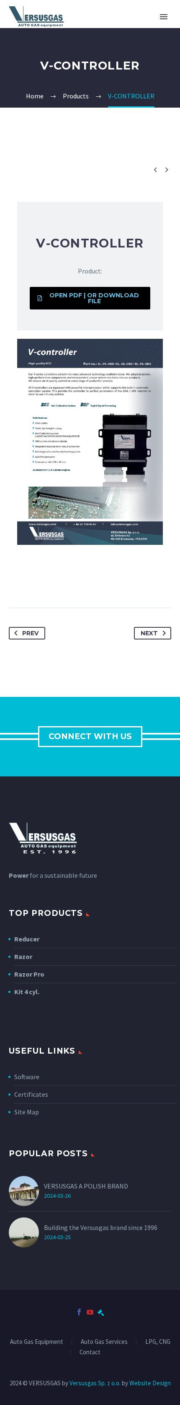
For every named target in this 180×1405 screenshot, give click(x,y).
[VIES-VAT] (101, 1312)
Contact (90, 1352)
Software (26, 1076)
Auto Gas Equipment (36, 1342)
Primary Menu (163, 16)
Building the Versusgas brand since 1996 (100, 1227)
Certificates (31, 1094)
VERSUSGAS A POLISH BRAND (86, 1186)
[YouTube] (90, 1312)
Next (149, 633)
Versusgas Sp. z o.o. (95, 1383)
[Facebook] (79, 1312)
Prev (30, 633)
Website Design (150, 1383)
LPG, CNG (157, 1342)
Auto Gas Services (104, 1342)
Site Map (26, 1112)
